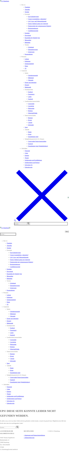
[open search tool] (41, 221)
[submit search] (28, 223)
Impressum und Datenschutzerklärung (35, 435)
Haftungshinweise (29, 437)
